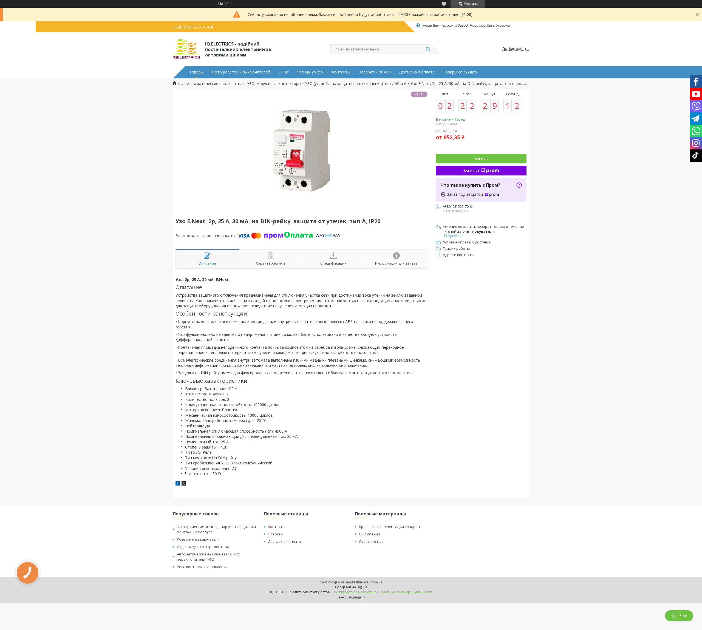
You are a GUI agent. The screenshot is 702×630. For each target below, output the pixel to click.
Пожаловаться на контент (355, 592)
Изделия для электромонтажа (203, 546)
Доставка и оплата (417, 72)
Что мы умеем (310, 72)
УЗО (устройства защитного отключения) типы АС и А (355, 83)
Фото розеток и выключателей (241, 72)
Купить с (472, 170)
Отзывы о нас (371, 541)
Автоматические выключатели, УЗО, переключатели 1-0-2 (209, 557)
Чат (683, 616)
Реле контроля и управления (202, 566)
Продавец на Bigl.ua (351, 587)
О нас (283, 72)
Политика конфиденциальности (406, 592)
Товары (196, 72)
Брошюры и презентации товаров (389, 526)
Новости (275, 534)
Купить (481, 158)
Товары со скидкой (461, 72)
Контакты (341, 72)
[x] (184, 484)
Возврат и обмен (374, 72)
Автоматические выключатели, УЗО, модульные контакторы (244, 83)
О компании (369, 534)
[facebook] (178, 484)
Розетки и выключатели (198, 539)
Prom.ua (376, 582)
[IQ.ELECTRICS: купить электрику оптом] (186, 49)
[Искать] (427, 49)
